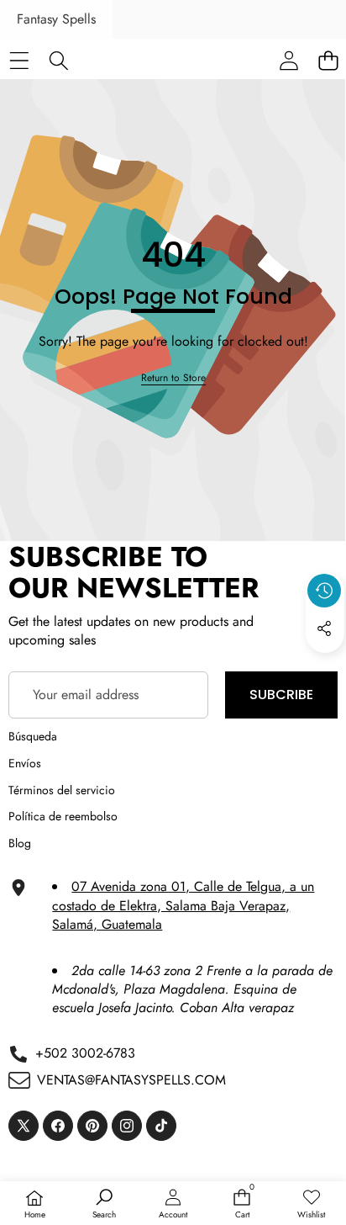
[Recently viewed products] (324, 590)
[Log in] (288, 60)
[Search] (58, 60)
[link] (173, 378)
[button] (325, 667)
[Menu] (19, 60)
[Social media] (324, 628)
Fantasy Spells (56, 19)
